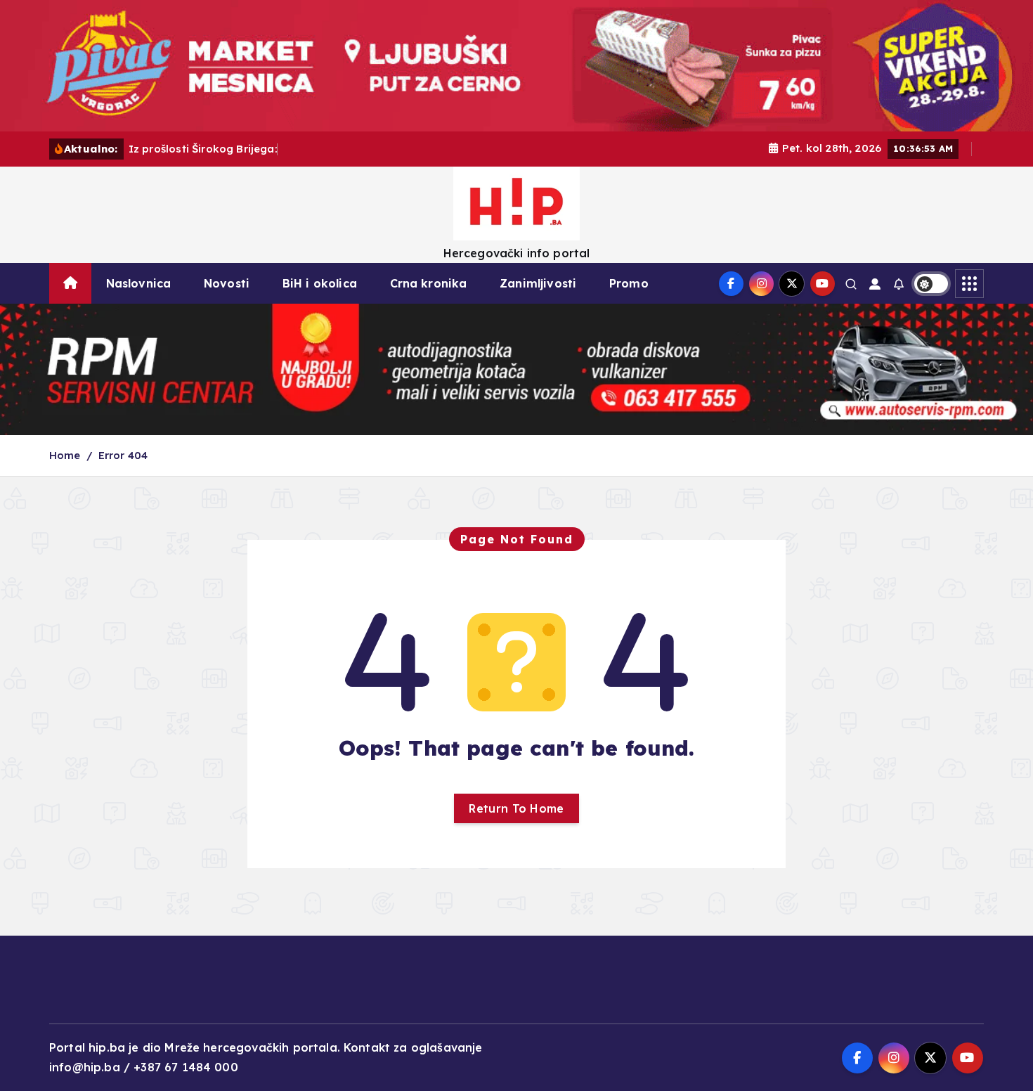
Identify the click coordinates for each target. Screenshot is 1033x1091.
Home (65, 455)
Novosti (226, 283)
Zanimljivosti (538, 283)
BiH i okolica (319, 283)
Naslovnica (138, 283)
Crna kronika (428, 283)
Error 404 (123, 455)
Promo (629, 283)
